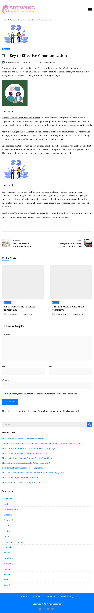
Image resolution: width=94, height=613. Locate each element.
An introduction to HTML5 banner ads (20, 308)
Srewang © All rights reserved (47, 603)
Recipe (7, 569)
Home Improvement (13, 541)
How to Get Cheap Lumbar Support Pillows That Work (27, 458)
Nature (7, 552)
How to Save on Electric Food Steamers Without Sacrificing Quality (33, 472)
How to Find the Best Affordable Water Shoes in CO (26, 462)
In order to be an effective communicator (21, 117)
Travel (7, 585)
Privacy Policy (66, 596)
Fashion (7, 525)
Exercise (8, 514)
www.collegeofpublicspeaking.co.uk (46, 139)
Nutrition (8, 558)
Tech (6, 579)
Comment (7, 334)
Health (7, 536)
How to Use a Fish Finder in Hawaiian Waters (23, 438)
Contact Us (50, 596)
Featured (8, 531)
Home (24, 596)
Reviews (8, 574)
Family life (9, 520)
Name (5, 366)
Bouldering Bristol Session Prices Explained (22, 467)
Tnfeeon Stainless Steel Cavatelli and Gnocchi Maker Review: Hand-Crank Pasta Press (42, 443)
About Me (35, 596)
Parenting (8, 563)
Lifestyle (8, 547)
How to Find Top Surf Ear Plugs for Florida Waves (25, 453)
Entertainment (11, 509)
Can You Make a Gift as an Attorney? (68, 308)
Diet (6, 503)
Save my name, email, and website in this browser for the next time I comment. (40, 393)
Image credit (8, 111)
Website (5, 380)
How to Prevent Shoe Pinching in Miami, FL (22, 482)
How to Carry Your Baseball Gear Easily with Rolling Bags (28, 448)
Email (52, 366)
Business (6, 49)
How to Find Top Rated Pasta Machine (20, 477)
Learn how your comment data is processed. (58, 411)
